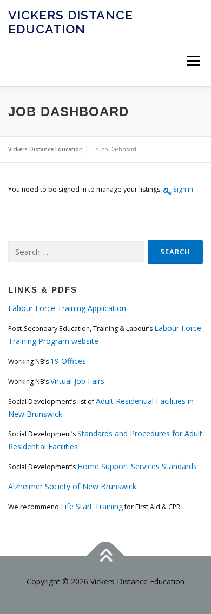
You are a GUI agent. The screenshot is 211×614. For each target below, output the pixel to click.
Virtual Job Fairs (77, 381)
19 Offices (68, 361)
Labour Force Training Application (67, 308)
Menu (193, 60)
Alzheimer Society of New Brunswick (72, 486)
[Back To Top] (106, 556)
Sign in (183, 189)
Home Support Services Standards (137, 466)
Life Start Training (92, 506)
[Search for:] (76, 252)
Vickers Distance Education (70, 22)
